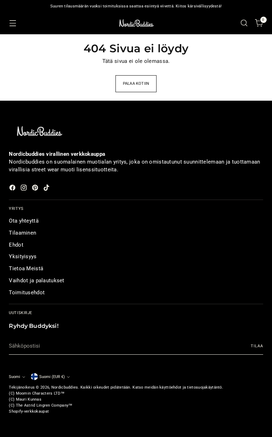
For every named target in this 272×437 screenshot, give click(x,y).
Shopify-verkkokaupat (29, 411)
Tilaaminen (22, 233)
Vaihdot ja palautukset (36, 280)
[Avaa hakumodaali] (244, 23)
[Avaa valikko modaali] (12, 23)
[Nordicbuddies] (136, 23)
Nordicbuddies (64, 387)
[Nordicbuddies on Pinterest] (36, 189)
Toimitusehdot (27, 292)
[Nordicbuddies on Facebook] (13, 189)
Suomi (14, 376)
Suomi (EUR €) (52, 376)
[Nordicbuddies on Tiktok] (47, 189)
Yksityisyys (22, 256)
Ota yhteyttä (24, 221)
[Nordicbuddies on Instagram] (24, 189)
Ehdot (16, 245)
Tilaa (257, 345)
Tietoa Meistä (26, 268)
